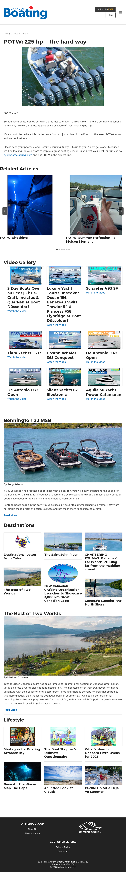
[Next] (121, 211)
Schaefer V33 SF (102, 288)
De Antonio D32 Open (22, 392)
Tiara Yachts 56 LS (24, 353)
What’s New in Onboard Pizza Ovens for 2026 (102, 752)
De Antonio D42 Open (101, 355)
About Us (32, 829)
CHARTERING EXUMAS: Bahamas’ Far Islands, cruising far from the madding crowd (102, 562)
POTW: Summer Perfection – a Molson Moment (91, 239)
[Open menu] (120, 12)
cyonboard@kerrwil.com (18, 154)
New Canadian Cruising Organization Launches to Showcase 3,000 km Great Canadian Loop (63, 593)
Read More (10, 515)
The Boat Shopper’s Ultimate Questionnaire (60, 752)
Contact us (63, 851)
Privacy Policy (63, 847)
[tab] (57, 249)
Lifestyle (8, 33)
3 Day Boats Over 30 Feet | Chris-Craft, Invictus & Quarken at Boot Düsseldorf (24, 297)
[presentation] (30, 205)
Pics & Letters (21, 33)
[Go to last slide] (4, 211)
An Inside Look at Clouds (58, 790)
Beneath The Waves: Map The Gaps (20, 786)
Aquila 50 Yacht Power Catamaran (103, 392)
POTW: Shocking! (14, 238)
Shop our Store (32, 833)
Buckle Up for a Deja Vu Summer (102, 790)
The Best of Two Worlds (17, 591)
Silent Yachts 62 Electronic (62, 392)
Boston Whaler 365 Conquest (61, 355)
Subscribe (105, 9)
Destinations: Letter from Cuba (20, 556)
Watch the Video (17, 311)
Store (110, 15)
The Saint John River (61, 554)
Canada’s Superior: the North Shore (103, 602)
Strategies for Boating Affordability (22, 751)
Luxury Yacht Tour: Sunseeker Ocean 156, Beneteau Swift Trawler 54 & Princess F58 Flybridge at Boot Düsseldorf (64, 304)
